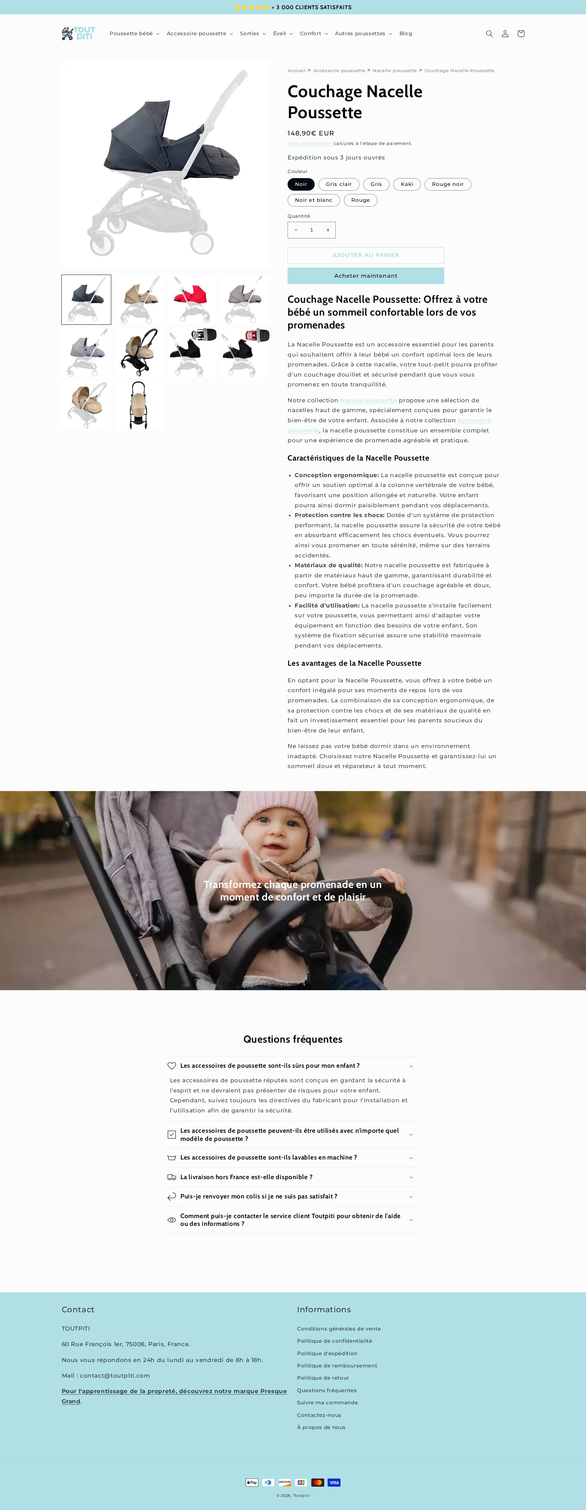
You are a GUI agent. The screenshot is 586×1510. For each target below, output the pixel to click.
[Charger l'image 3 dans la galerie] (192, 299)
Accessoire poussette (339, 70)
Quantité (299, 216)
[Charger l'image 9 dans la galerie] (86, 405)
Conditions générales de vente (339, 1329)
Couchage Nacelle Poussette (460, 70)
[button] (133, 33)
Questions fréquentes (327, 1390)
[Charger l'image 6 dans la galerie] (139, 352)
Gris (376, 184)
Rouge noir (448, 184)
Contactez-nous (319, 1415)
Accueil (297, 70)
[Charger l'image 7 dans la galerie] (192, 352)
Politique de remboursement (337, 1366)
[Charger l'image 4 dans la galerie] (245, 299)
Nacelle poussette (395, 70)
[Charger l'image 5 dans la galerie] (86, 352)
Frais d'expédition (310, 143)
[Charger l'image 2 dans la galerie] (139, 299)
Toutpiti (301, 1495)
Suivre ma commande (327, 1403)
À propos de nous (321, 1427)
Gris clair (339, 184)
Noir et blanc (314, 200)
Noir (301, 184)
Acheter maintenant (366, 276)
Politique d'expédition (327, 1354)
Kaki (407, 184)
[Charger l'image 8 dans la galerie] (245, 352)
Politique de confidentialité (334, 1341)
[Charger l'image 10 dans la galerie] (139, 405)
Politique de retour (323, 1378)
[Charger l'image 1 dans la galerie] (86, 299)
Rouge (360, 200)
